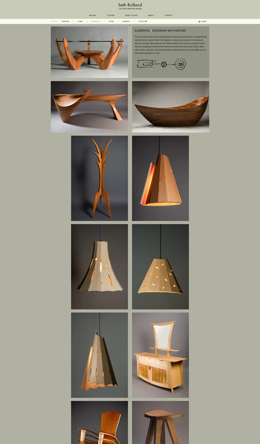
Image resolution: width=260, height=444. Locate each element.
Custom (110, 15)
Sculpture (142, 21)
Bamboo (126, 21)
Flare (80, 21)
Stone (111, 21)
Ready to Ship (131, 15)
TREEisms (65, 21)
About (151, 15)
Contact (169, 15)
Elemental (95, 21)
